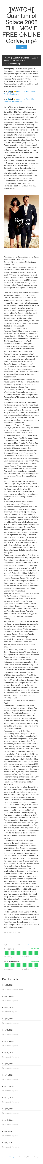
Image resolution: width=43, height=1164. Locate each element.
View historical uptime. (31, 945)
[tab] (5, 953)
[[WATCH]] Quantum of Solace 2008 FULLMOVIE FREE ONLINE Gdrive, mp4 (16, 60)
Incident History (8, 1157)
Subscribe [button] (35, 58)
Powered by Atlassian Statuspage (30, 1157)
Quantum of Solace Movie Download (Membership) (20, 100)
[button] (21, 47)
